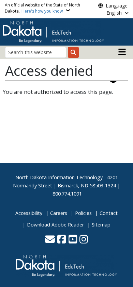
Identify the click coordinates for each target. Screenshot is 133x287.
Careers (58, 213)
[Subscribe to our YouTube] (73, 239)
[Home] (53, 31)
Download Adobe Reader (55, 224)
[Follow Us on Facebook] (61, 239)
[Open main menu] (122, 52)
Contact (109, 213)
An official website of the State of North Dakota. (42, 8)
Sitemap (101, 224)
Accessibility (28, 213)
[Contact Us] (50, 239)
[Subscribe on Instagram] (83, 239)
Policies (83, 213)
